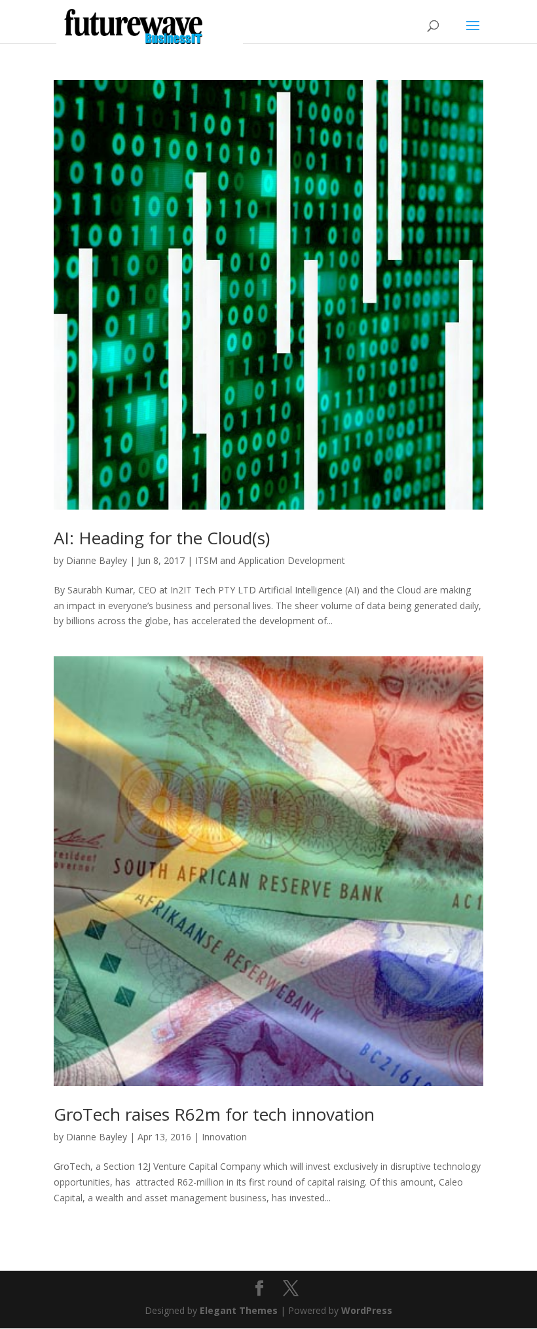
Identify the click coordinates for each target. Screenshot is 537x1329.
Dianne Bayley (96, 560)
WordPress (366, 1310)
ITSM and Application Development (270, 560)
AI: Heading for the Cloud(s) (162, 538)
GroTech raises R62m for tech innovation (214, 1114)
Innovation (224, 1137)
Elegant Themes (239, 1310)
